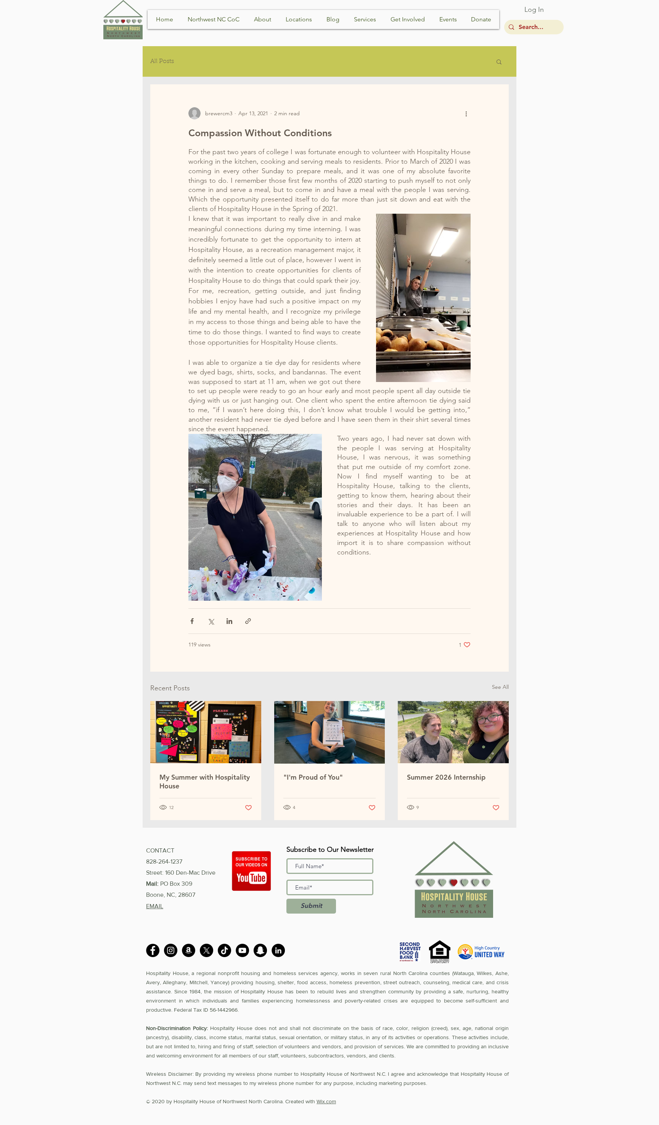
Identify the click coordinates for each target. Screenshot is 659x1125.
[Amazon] (188, 950)
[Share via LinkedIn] (229, 621)
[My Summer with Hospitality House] (205, 732)
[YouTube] (242, 950)
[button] (499, 61)
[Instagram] (170, 950)
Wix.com (326, 1101)
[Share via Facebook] (192, 621)
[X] (206, 950)
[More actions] (466, 113)
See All (500, 686)
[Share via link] (248, 621)
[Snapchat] (260, 950)
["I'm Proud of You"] (329, 732)
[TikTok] (224, 950)
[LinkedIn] (278, 950)
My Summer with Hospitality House (204, 781)
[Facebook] (152, 950)
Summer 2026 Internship (446, 777)
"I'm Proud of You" (313, 777)
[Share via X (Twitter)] (210, 621)
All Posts (162, 61)
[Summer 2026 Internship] (453, 732)
